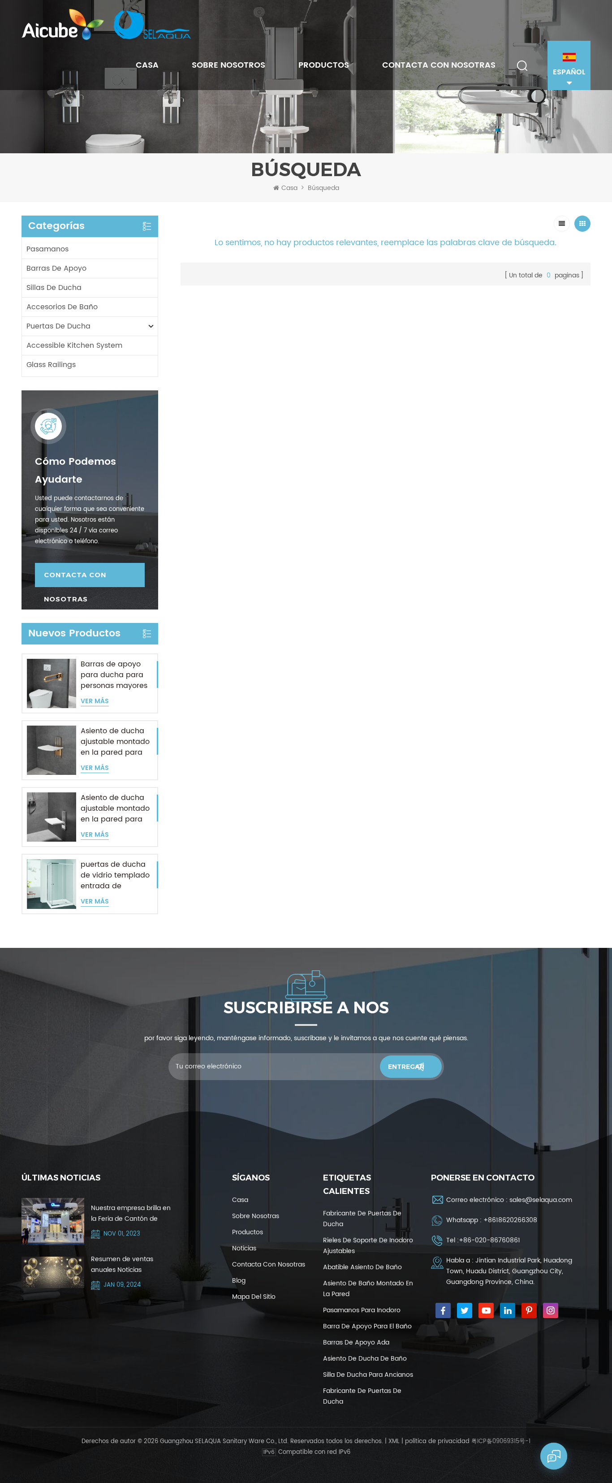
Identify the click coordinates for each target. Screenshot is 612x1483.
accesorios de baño (62, 307)
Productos (323, 65)
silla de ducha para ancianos (368, 1375)
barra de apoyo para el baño (367, 1326)
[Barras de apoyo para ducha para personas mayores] (51, 683)
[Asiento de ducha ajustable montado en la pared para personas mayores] (51, 750)
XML (394, 1441)
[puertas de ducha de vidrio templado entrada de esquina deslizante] (51, 883)
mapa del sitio (254, 1297)
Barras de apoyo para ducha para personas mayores (114, 675)
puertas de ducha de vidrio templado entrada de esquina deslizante (115, 875)
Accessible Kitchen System (74, 345)
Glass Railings (51, 365)
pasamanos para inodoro (362, 1310)
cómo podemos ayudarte (75, 471)
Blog (239, 1280)
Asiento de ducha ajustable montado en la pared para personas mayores (115, 742)
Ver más (95, 701)
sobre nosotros (228, 65)
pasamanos (47, 249)
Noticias (244, 1248)
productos (247, 1232)
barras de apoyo (56, 268)
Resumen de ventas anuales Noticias (122, 1264)
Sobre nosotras (255, 1216)
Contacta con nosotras (439, 65)
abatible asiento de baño (362, 1267)
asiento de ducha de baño (365, 1358)
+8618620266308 (510, 1220)
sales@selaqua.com (540, 1200)
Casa (147, 65)
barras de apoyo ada (356, 1342)
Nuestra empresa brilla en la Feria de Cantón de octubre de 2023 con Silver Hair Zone (132, 1213)
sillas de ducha (54, 288)
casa (240, 1200)
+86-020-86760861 (489, 1240)
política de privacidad (437, 1441)
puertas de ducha (58, 326)
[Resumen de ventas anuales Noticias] (53, 1272)
